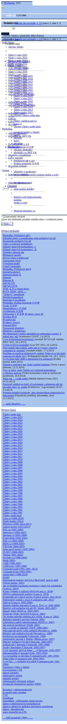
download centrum (17, 166)
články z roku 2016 (23, 101)
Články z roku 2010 (12, 459)
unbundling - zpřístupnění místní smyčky (23, 701)
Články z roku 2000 (12, 487)
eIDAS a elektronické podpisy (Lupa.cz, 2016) (26, 594)
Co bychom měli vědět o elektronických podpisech (28, 359)
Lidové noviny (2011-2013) (16, 526)
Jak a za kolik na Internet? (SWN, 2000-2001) (25, 628)
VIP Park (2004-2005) (14, 546)
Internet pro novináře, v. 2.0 (28, 23)
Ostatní (6, 170)
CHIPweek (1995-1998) (15, 566)
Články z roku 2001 (12, 484)
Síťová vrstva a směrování (16, 258)
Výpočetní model (11, 263)
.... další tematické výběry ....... (18, 717)
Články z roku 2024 (12, 420)
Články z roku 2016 (12, 442)
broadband (8, 698)
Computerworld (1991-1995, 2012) (20, 569)
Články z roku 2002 (12, 482)
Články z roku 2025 (12, 417)
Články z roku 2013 (12, 451)
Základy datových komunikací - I (19, 246)
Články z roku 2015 (12, 445)
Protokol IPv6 (10, 325)
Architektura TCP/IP (13, 311)
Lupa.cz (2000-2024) (13, 518)
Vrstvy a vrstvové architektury (17, 244)
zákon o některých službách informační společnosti (28, 706)
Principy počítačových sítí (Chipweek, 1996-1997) (28, 642)
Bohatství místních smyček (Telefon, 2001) (24, 619)
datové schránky (11, 672)
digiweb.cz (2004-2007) (14, 532)
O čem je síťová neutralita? (16, 345)
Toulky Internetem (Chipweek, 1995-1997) (24, 647)
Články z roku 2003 (12, 479)
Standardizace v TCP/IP (14, 308)
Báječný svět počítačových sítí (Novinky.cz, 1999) (27, 633)
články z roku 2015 (23, 104)
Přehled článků (8, 410)
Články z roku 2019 (12, 434)
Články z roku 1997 (12, 496)
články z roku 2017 (23, 98)
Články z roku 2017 (12, 439)
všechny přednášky (23, 149)
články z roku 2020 (23, 90)
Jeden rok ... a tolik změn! (15, 378)
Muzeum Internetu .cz (24, 210)
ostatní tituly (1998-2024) (15, 574)
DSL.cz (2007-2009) (13, 529)
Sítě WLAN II (10, 286)
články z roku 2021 (23, 87)
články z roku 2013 (23, 109)
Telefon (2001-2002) (13, 555)
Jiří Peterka (9, 3)
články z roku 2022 (23, 84)
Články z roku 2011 (12, 456)
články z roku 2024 (17, 57)
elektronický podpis (12, 675)
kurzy (16, 140)
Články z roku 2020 (12, 431)
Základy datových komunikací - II (19, 249)
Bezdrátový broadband (14, 300)
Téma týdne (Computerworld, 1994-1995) (23, 658)
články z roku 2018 (23, 95)
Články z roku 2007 (12, 467)
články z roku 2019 (17, 71)
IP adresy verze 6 (11, 322)
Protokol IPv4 (10, 317)
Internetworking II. (12, 274)
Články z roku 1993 (12, 507)
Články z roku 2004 (12, 476)
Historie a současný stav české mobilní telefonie (26, 364)
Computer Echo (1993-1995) (17, 571)
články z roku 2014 (23, 107)
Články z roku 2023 (12, 423)
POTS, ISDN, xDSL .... (14, 291)
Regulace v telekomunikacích (17, 689)
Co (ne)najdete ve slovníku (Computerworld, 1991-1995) (31, 656)
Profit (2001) (9, 560)
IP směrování (9, 319)
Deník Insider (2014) (13, 521)
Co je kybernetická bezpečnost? (18, 339)
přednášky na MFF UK (25, 152)
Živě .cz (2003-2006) (13, 540)
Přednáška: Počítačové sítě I (16, 235)
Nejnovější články (18, 61)
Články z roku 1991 (12, 512)
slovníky (12, 124)
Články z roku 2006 (12, 470)
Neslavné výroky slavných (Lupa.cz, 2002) (24, 613)
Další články (15, 64)
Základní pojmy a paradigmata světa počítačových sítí (29, 238)
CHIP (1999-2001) (12, 563)
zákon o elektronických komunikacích (21, 703)
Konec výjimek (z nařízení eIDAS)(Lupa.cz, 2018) (28, 591)
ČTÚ (5, 695)
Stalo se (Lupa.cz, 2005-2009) (18, 602)
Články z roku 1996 (12, 498)
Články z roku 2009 (12, 462)
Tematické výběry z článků (16, 667)
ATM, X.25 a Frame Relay (16, 288)
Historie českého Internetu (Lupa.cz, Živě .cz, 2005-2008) (31, 605)
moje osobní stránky (24, 189)
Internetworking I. (12, 272)
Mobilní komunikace (13, 297)
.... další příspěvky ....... (14, 404)
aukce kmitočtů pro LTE (15, 712)
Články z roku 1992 (12, 510)
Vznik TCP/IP (10, 305)
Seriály (6, 577)
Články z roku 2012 (12, 453)
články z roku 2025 (17, 55)
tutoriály (12, 119)
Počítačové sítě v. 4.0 (24, 160)
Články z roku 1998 (12, 493)
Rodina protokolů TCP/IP (21, 147)
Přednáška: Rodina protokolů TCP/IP (21, 302)
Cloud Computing (12, 266)
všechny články (16, 47)
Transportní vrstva (12, 260)
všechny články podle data (27, 115)
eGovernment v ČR (12, 670)
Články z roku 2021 (12, 428)
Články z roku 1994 (12, 504)
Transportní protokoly (13, 328)
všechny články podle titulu (27, 126)
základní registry (11, 678)
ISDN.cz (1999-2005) (13, 543)
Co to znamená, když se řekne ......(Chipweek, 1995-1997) (31, 650)
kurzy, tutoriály (15, 158)
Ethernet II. (8, 280)
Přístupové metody (12, 255)
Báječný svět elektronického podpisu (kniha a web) (33, 174)
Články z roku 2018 (12, 437)
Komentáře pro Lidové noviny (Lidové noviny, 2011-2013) (32, 597)
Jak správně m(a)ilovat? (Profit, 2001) (21, 625)
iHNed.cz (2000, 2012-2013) (17, 524)
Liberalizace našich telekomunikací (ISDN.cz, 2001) (28, 622)
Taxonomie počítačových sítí (17, 241)
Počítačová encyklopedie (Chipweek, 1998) (24, 636)
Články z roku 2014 (12, 448)
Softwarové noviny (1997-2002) (19, 549)
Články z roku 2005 (12, 473)
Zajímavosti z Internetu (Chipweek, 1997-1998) (26, 644)
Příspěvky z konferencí (14, 331)
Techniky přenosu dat (13, 252)
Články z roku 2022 (12, 425)
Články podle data (12, 414)
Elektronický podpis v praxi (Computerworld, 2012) (28, 599)
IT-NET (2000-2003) (13, 552)
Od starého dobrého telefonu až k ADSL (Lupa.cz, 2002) (31, 616)
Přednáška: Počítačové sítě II (17, 269)
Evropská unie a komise (14, 692)
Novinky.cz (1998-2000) (15, 557)
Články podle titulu (12, 515)
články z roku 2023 (23, 81)
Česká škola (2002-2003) (15, 538)
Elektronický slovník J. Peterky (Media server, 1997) (29, 639)
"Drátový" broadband (13, 294)
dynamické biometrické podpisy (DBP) (22, 684)
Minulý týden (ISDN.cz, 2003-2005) (21, 611)
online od (11, 15)
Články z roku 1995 (12, 501)
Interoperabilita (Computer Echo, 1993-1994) (25, 653)
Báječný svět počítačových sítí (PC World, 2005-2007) (30, 608)
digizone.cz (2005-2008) (15, 535)
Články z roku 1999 (12, 490)
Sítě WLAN (9, 283)
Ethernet (7, 277)
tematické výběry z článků (26, 132)
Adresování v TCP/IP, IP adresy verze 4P (23, 314)
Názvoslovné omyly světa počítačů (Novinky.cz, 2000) (30, 630)
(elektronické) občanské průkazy (19, 681)
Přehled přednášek (10, 231)
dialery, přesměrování (13, 709)
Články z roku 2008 (12, 465)
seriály (17, 135)
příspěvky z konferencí (19, 155)
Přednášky (7, 129)
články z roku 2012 (23, 112)
